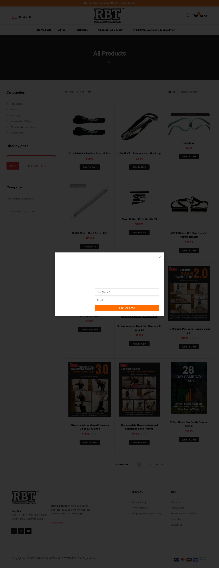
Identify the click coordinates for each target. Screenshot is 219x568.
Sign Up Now (127, 307)
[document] (109, 284)
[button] (159, 257)
